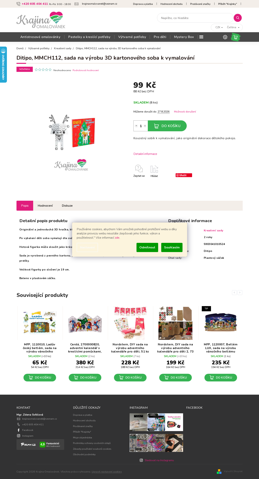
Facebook (27, 430)
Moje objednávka (82, 437)
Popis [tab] (25, 206)
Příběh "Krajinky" (227, 4)
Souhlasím (172, 247)
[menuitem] (40, 37)
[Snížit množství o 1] (136, 126)
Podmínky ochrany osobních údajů (92, 443)
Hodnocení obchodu (171, 4)
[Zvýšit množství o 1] (145, 126)
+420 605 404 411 (33, 424)
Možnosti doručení (185, 111)
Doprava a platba (143, 4)
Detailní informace (145, 154)
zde (117, 238)
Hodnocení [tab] (45, 206)
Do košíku (171, 126)
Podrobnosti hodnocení (86, 70)
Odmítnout (147, 247)
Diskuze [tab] (67, 206)
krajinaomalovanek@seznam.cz (39, 418)
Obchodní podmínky (84, 454)
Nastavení (87, 247)
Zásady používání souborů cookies (92, 448)
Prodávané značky (200, 4)
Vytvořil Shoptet (233, 471)
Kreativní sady (213, 230)
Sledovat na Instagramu (159, 460)
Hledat (239, 18)
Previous (235, 292)
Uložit (182, 175)
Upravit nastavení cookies (107, 471)
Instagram (27, 435)
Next (240, 292)
